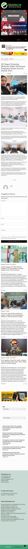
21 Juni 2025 (4, 73)
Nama (2, 218)
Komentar (3, 200)
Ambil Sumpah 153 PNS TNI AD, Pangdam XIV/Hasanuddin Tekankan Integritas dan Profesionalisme (12, 427)
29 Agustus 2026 (5, 365)
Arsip (3, 406)
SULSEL (7, 357)
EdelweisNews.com (18, 547)
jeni (11, 186)
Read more (3, 383)
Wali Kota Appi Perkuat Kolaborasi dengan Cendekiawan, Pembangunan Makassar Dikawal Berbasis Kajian (13, 434)
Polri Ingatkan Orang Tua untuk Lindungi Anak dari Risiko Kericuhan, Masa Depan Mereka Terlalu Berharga (16, 48)
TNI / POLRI (12, 357)
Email (2, 224)
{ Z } (12, 547)
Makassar (9, 73)
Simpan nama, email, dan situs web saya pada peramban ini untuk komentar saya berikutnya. (13, 237)
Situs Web (3, 230)
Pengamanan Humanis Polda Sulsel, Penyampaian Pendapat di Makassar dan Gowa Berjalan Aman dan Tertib (13, 454)
